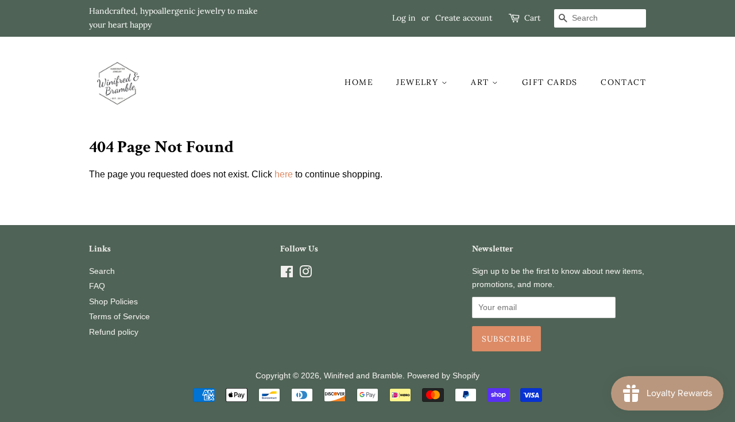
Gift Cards (550, 82)
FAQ (97, 286)
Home (359, 82)
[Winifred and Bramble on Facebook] (286, 274)
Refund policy (113, 332)
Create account (463, 18)
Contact (623, 82)
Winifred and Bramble (363, 375)
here (283, 174)
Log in (404, 18)
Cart (532, 18)
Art (481, 82)
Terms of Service (119, 316)
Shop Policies (113, 301)
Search (102, 271)
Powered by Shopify (443, 375)
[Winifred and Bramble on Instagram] (305, 274)
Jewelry (418, 82)
